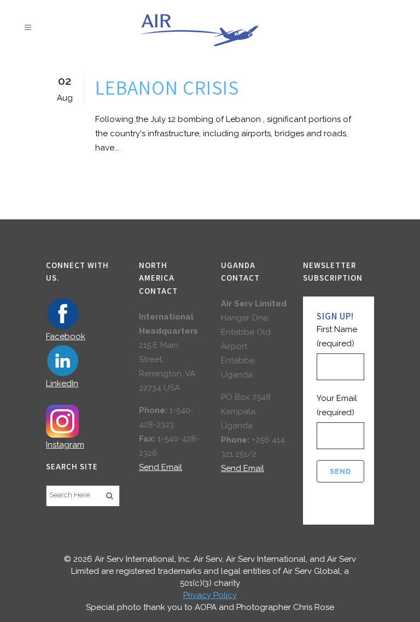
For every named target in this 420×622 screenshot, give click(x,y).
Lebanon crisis (167, 87)
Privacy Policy (210, 595)
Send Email (160, 467)
